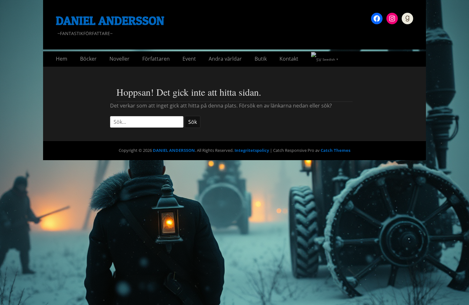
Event (189, 58)
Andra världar (225, 58)
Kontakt (288, 58)
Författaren (156, 58)
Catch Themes (335, 150)
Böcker (88, 58)
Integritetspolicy (251, 150)
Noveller (119, 58)
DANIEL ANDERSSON (110, 20)
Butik (261, 58)
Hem (61, 58)
